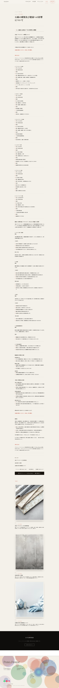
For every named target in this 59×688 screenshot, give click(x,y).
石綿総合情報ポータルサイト (23, 49)
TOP (31, 668)
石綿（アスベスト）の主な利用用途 (21, 460)
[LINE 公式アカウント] (4, 681)
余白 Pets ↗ (45, 672)
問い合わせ (31, 677)
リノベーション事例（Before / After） (21, 469)
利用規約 (12, 683)
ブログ (31, 673)
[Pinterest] (7, 681)
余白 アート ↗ (45, 668)
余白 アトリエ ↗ (45, 669)
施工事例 (31, 671)
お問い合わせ (17, 55)
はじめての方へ (32, 669)
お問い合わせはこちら (29, 644)
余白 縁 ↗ (44, 671)
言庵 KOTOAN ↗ (46, 673)
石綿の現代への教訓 (18, 463)
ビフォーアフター (32, 672)
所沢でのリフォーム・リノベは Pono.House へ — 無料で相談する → (29, 473)
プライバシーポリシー (6, 683)
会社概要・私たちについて (39, 469)
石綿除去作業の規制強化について (20, 465)
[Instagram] (9, 681)
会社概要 (31, 675)
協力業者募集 (32, 676)
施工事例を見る (31, 469)
